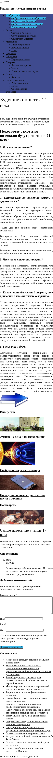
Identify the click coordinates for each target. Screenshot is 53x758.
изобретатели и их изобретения (28, 18)
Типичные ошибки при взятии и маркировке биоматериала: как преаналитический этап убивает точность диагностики (28, 670)
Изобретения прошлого (24, 27)
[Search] (1, 2)
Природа (10, 62)
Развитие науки (12, 8)
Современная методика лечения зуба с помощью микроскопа (26, 723)
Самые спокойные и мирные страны (25, 733)
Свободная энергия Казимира (20, 470)
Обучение (11, 53)
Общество (11, 56)
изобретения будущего (23, 21)
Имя (2, 618)
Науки (14, 85)
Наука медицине (20, 47)
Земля (14, 68)
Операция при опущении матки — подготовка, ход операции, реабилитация (28, 729)
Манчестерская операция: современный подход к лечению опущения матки (27, 688)
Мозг (14, 50)
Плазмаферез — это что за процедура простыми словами (26, 699)
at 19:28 (10, 562)
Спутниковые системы (23, 35)
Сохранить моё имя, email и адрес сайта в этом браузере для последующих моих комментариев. (24, 638)
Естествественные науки (24, 71)
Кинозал (15, 77)
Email (3, 624)
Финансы (11, 91)
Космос (10, 29)
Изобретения (13, 15)
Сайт (2, 630)
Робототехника (19, 82)
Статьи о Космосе (21, 32)
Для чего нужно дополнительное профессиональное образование (23, 705)
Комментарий (8, 594)
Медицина (11, 41)
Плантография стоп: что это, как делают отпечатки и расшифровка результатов (28, 711)
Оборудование (19, 88)
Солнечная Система (22, 38)
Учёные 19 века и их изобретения (22, 436)
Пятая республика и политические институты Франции (24, 749)
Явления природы (21, 65)
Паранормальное (20, 59)
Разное (9, 74)
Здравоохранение (20, 44)
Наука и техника (15, 80)
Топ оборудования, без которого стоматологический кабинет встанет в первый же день (26, 680)
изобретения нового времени (27, 24)
